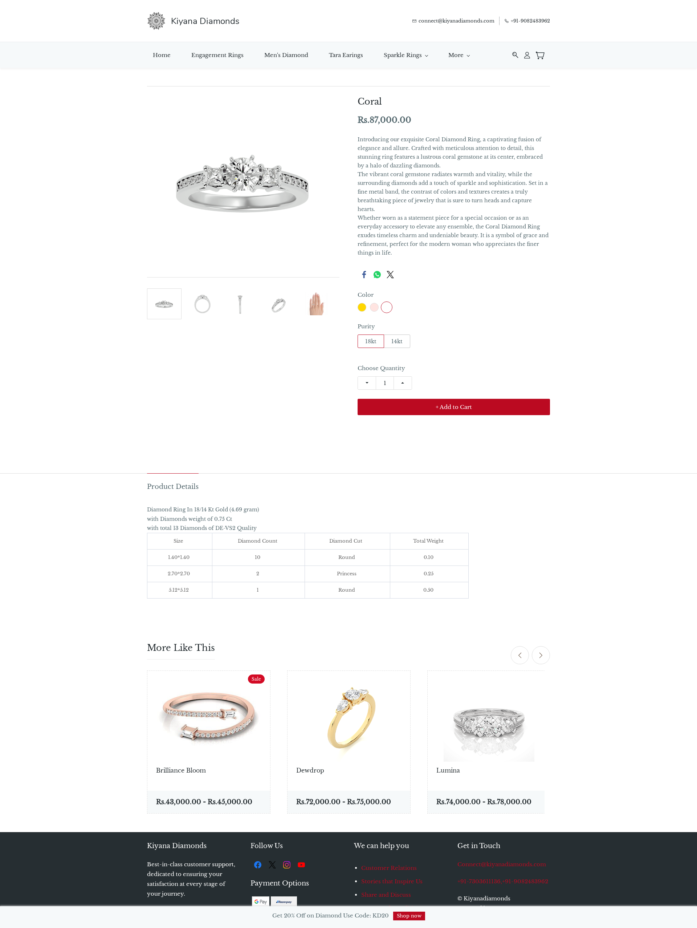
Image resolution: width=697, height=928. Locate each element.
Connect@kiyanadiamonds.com (501, 864)
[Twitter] (390, 274)
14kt (397, 341)
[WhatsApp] (377, 274)
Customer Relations (389, 867)
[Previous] (520, 655)
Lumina (448, 770)
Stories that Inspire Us (392, 881)
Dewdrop (310, 770)
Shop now (409, 916)
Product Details (173, 487)
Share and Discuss (386, 894)
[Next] (541, 655)
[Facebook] (364, 274)
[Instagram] (286, 864)
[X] (272, 864)
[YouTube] (301, 864)
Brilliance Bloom (181, 770)
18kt (370, 341)
